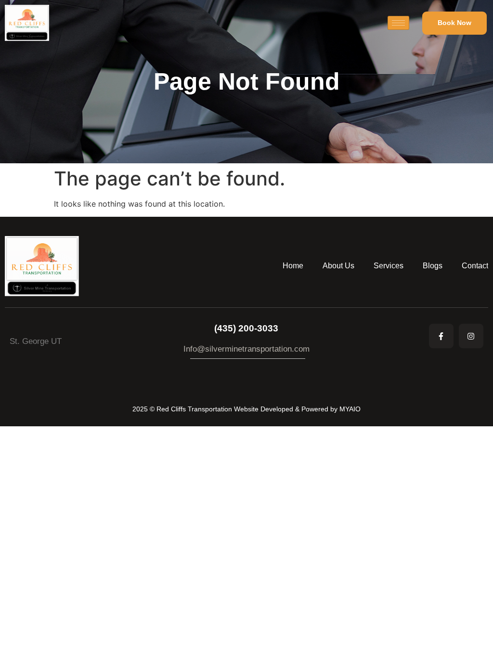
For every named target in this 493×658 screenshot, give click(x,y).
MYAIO (350, 409)
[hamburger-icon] (398, 23)
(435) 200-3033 (246, 328)
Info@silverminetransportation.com (246, 349)
